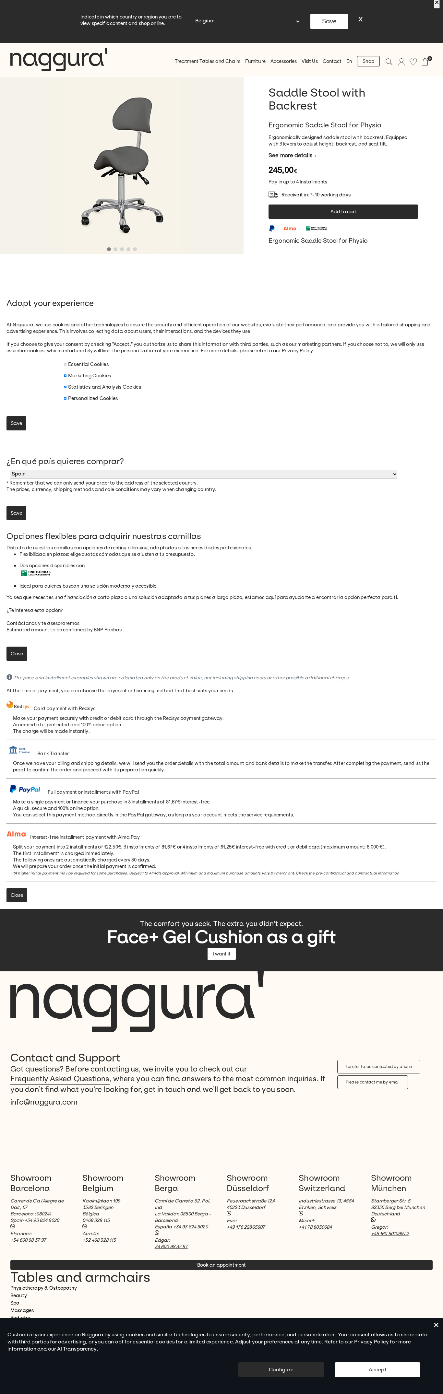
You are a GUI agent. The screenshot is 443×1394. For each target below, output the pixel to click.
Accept (378, 1369)
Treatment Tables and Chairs (207, 61)
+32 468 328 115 (99, 1240)
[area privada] (401, 61)
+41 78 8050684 (315, 1227)
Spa (14, 1303)
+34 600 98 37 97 (28, 1240)
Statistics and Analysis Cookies (104, 387)
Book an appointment (221, 1265)
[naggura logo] (58, 59)
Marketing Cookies (89, 375)
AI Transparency (77, 1349)
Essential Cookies (88, 364)
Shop (368, 61)
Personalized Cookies (93, 398)
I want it (222, 954)
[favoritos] (413, 61)
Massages (22, 1310)
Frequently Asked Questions (60, 1078)
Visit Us (310, 61)
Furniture (255, 61)
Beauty (18, 1295)
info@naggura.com (44, 1102)
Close (17, 654)
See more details (291, 155)
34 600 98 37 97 (171, 1246)
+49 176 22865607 (246, 1227)
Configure (281, 1369)
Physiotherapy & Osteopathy (43, 1288)
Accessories (283, 61)
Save (329, 21)
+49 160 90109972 (390, 1233)
